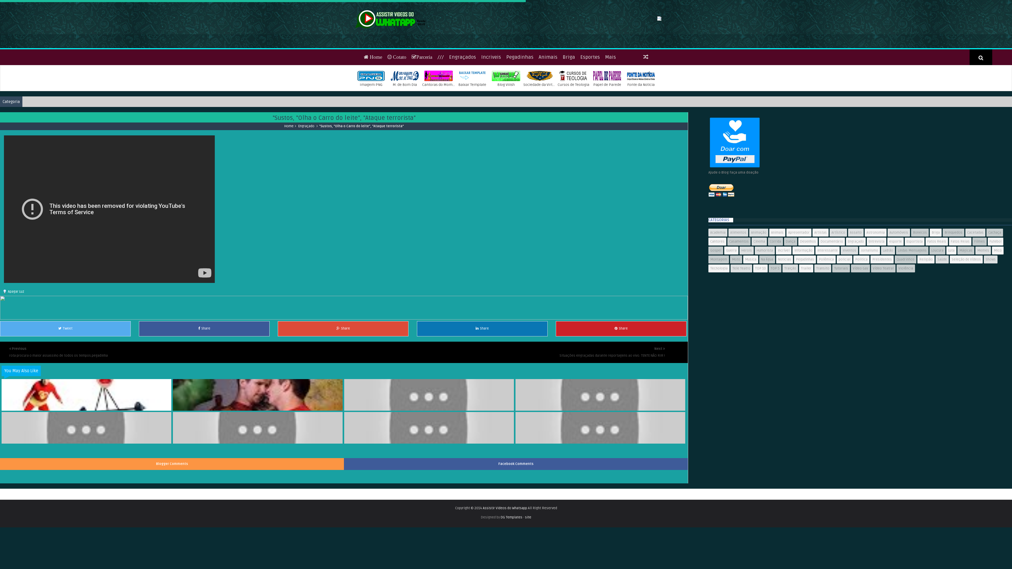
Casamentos (739, 258)
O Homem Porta (429, 453)
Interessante (827, 267)
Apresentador (799, 249)
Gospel (715, 267)
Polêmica (826, 276)
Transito (822, 285)
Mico (998, 267)
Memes (983, 267)
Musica (750, 276)
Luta (951, 267)
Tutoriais (841, 285)
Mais (610, 74)
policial (844, 276)
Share (205, 345)
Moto (736, 276)
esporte (895, 258)
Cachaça (994, 249)
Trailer (806, 285)
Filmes (979, 258)
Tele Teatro (741, 285)
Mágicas (965, 267)
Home (375, 73)
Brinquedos (953, 249)
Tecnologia (719, 285)
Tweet (67, 345)
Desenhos (808, 258)
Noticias (784, 276)
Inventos (849, 267)
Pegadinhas (519, 74)
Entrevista (876, 258)
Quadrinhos (905, 276)
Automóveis (898, 249)
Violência (905, 285)
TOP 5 (775, 285)
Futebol (995, 258)
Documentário (832, 258)
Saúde (942, 276)
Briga (569, 74)
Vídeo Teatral (883, 285)
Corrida (775, 258)
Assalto (856, 249)
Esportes (590, 74)
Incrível (784, 267)
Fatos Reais (936, 258)
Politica (861, 276)
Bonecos (920, 249)
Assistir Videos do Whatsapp (505, 525)
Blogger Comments (172, 480)
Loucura (937, 267)
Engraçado (306, 143)
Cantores (717, 258)
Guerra (731, 267)
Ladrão (888, 267)
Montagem (718, 276)
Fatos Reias (960, 258)
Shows (991, 276)
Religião (926, 276)
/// (440, 74)
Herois (746, 267)
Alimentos (738, 249)
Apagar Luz (16, 308)
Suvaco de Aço (601, 420)
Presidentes (882, 276)
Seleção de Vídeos (966, 276)
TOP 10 (760, 285)
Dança (790, 258)
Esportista (915, 258)
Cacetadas (975, 249)
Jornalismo (869, 267)
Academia (718, 249)
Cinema (759, 258)
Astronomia (876, 249)
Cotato (399, 73)
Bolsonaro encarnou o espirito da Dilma (601, 453)
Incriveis (491, 74)
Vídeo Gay (860, 285)
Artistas (820, 249)
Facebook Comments (515, 480)
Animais (548, 74)
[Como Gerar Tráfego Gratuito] (344, 335)
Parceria (424, 73)
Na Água (767, 276)
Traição (790, 285)
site (528, 534)
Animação (758, 249)
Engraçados (462, 74)
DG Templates (511, 534)
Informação (803, 267)
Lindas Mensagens (912, 267)
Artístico (838, 249)
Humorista (765, 267)
